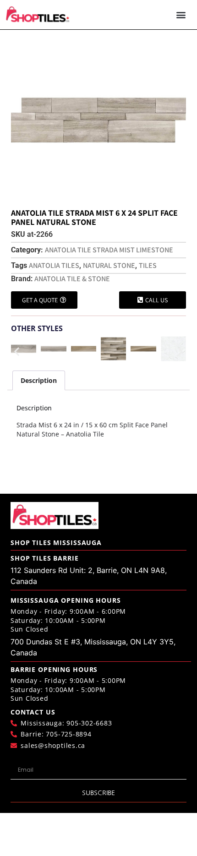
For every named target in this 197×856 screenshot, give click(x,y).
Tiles (148, 265)
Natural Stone (109, 265)
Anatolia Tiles (54, 265)
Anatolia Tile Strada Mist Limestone (109, 250)
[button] (181, 14)
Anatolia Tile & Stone (72, 279)
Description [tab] (39, 380)
